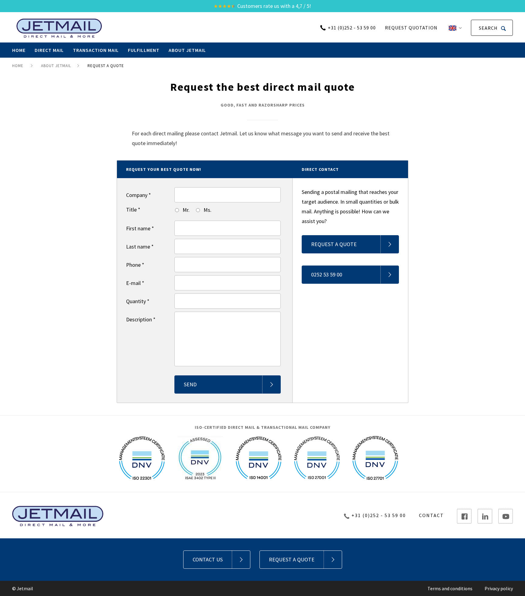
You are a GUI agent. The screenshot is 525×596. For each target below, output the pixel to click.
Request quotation (411, 28)
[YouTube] (505, 516)
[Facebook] (464, 516)
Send (190, 384)
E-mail (135, 282)
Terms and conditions (449, 588)
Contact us (208, 559)
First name (140, 228)
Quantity (137, 301)
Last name (140, 246)
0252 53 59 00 (326, 274)
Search (489, 28)
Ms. (206, 209)
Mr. (185, 209)
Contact (431, 515)
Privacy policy (499, 588)
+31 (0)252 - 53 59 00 (352, 28)
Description (141, 319)
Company (138, 194)
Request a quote (334, 244)
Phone (135, 264)
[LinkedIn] (485, 516)
